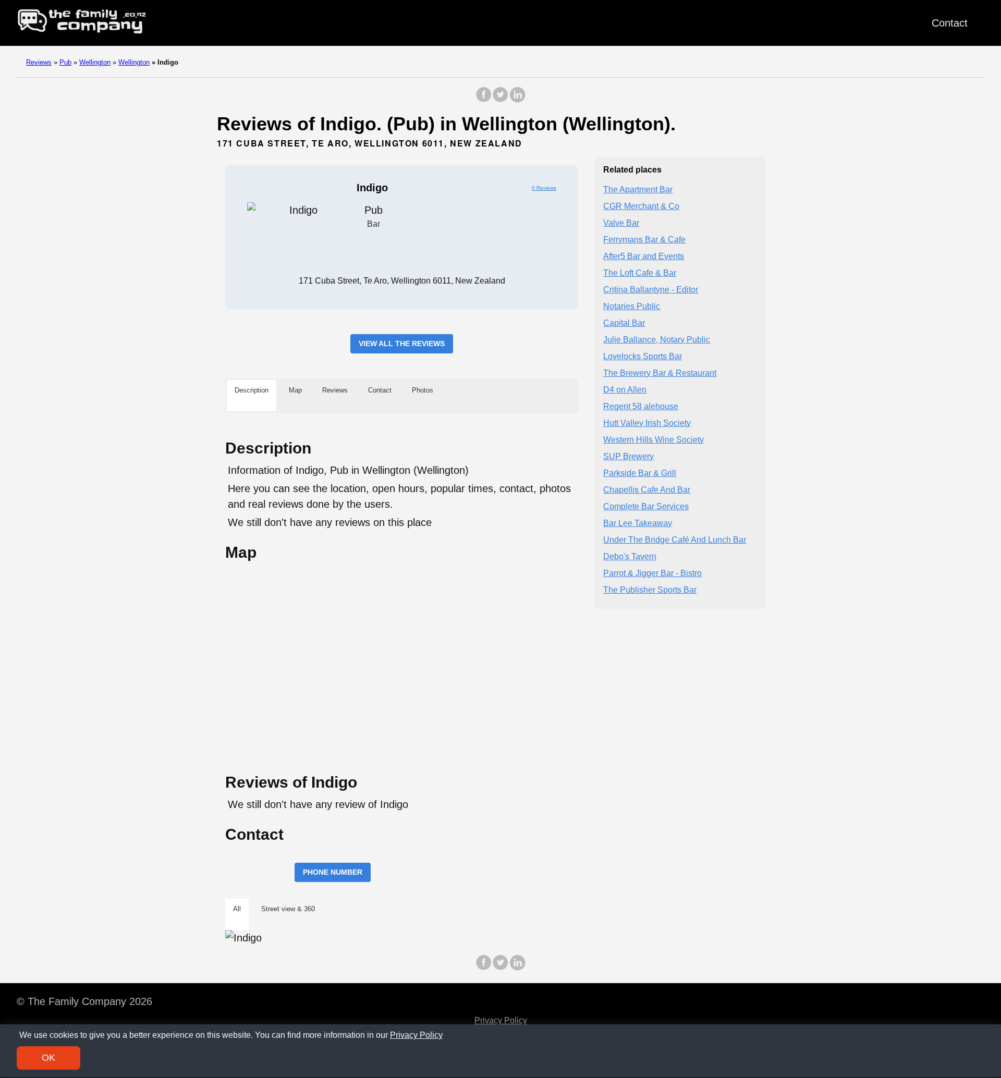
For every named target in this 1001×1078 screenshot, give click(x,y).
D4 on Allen (624, 389)
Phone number (332, 872)
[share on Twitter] (500, 99)
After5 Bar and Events (643, 255)
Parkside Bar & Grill (639, 472)
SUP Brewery (628, 455)
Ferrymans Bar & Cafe (644, 239)
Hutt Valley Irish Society (647, 422)
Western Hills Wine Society (653, 439)
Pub (65, 62)
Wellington (95, 62)
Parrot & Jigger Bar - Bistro (652, 572)
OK (48, 1057)
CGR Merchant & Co (641, 205)
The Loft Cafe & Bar (639, 272)
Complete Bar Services (646, 505)
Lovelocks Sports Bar (642, 355)
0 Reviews (544, 188)
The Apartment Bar (638, 189)
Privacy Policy (500, 1020)
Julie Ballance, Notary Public (656, 339)
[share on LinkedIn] (517, 99)
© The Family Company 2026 (84, 1001)
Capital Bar (624, 322)
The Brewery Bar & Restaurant (659, 372)
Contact (950, 23)
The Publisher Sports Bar (650, 589)
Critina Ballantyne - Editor (650, 289)
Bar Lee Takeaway (637, 522)
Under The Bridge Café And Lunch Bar (674, 539)
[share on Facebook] (483, 99)
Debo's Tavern (629, 556)
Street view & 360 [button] (288, 909)
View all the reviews (402, 343)
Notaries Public (631, 305)
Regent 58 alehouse (640, 405)
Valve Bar (621, 222)
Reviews (39, 62)
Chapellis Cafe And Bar (646, 489)
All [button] (237, 909)
